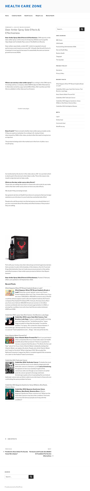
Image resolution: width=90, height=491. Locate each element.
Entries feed (59, 120)
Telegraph (59, 56)
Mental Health (50, 15)
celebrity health (40, 319)
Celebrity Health (16, 15)
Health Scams (28, 15)
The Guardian (60, 59)
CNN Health (59, 43)
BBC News (59, 40)
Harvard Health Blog (62, 50)
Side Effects (12, 439)
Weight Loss (39, 15)
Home (7, 15)
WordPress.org (60, 126)
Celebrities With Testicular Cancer (65, 97)
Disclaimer (59, 70)
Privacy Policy (60, 73)
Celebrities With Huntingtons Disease (66, 106)
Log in (58, 116)
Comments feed (60, 123)
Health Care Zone (23, 6)
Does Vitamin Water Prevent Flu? (65, 94)
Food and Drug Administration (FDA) (66, 46)
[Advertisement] (20, 68)
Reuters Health (60, 53)
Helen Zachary (25, 27)
